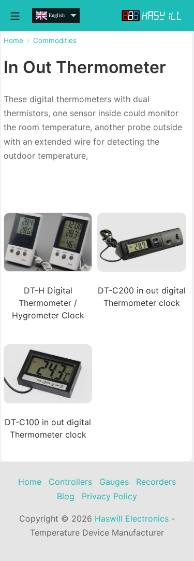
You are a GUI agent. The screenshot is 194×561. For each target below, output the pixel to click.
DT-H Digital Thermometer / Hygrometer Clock (48, 302)
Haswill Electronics (132, 518)
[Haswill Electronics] (153, 15)
